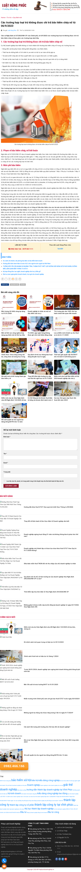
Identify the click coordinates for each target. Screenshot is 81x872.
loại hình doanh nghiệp (73, 793)
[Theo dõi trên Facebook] (56, 859)
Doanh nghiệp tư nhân (45, 785)
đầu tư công (53, 812)
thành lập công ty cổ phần (22, 805)
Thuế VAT (60, 800)
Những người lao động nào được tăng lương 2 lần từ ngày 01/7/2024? (48, 713)
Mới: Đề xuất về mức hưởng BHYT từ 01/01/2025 (41, 684)
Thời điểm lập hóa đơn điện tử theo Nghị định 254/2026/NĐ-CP (46, 592)
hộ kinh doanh (14, 793)
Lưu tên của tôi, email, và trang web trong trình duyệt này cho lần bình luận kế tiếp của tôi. (35, 481)
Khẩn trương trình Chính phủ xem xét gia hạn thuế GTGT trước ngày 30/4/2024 (51, 699)
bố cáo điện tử (67, 780)
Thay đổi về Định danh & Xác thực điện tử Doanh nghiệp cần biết (46, 521)
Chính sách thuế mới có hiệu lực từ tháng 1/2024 (41, 656)
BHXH (1, 780)
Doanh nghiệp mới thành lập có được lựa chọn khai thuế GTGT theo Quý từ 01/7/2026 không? (50, 549)
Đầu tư (23, 812)
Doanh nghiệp (33, 785)
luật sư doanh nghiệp (15, 796)
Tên (5, 453)
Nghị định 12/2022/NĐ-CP (50, 796)
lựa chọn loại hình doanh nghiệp (36, 796)
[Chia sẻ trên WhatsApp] (2, 279)
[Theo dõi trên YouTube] (65, 859)
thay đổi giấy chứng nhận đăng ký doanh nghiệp (33, 800)
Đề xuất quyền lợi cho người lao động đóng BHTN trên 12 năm (46, 755)
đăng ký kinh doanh (42, 812)
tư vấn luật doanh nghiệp (60, 809)
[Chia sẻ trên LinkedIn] (19, 279)
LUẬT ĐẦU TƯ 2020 (5, 796)
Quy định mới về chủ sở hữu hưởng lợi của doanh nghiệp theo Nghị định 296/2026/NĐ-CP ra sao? (49, 578)
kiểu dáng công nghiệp (47, 793)
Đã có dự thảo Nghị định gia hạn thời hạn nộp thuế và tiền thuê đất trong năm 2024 (51, 741)
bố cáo (61, 780)
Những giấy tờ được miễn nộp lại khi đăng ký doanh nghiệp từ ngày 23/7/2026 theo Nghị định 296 (51, 606)
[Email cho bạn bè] (13, 279)
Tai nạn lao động (18, 800)
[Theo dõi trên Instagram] (59, 859)
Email (5, 463)
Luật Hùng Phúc (12, 30)
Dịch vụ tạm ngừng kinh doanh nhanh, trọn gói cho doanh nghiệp (23, 274)
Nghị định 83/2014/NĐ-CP (63, 796)
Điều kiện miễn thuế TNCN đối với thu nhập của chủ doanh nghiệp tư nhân (50, 563)
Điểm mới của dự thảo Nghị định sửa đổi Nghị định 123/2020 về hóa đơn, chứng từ (49, 628)
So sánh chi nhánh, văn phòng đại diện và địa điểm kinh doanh (22, 261)
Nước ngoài (10, 800)
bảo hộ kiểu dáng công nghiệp (46, 780)
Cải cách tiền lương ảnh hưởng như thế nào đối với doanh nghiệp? (47, 727)
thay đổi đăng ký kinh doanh (51, 800)
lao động (63, 793)
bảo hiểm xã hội (21, 780)
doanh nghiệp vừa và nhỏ (57, 785)
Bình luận (6, 437)
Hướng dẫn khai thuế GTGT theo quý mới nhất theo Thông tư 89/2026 (48, 507)
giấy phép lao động (21, 790)
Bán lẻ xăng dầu (7, 780)
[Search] (79, 7)
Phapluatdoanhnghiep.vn (46, 869)
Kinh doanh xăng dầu (32, 793)
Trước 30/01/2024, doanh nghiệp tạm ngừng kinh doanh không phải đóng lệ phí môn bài (52, 670)
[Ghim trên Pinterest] (16, 279)
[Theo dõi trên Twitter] (62, 859)
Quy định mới (17, 17)
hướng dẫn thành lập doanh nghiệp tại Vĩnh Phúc (49, 789)
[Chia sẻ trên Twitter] (9, 279)
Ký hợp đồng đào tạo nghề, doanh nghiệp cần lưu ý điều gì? (22, 271)
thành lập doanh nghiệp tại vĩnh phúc (15, 809)
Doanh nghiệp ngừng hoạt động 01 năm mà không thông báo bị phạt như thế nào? (51, 535)
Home (3, 17)
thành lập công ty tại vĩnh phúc (53, 804)
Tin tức (9, 17)
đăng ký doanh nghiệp (32, 812)
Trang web (6, 472)
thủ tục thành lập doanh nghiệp (39, 808)
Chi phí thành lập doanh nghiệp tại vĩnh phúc (16, 785)
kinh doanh (23, 793)
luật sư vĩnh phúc (24, 796)
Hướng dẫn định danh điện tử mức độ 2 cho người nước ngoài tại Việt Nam (26, 263)
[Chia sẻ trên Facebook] (6, 279)
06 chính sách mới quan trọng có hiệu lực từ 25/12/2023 (44, 642)
